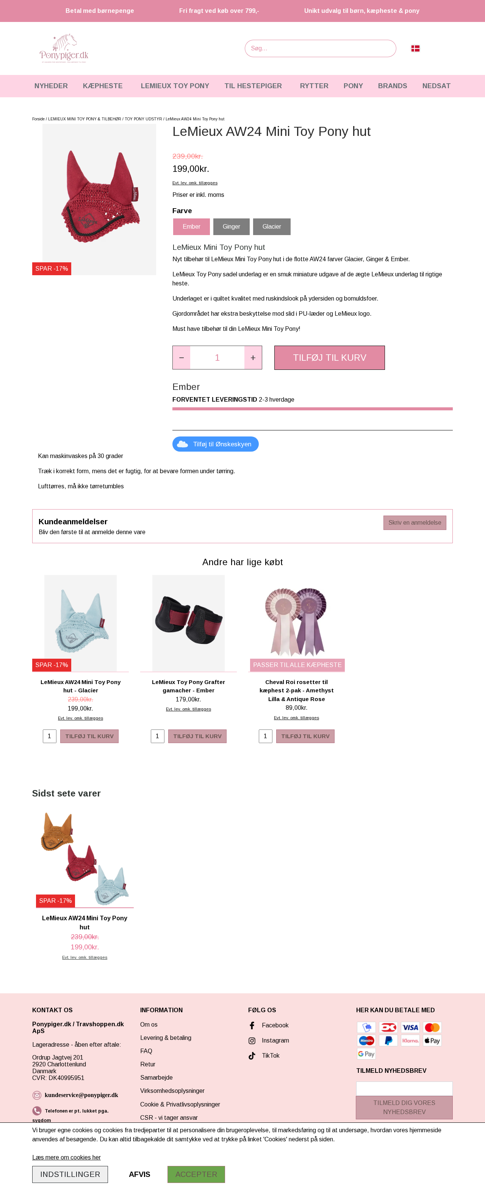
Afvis (139, 1174)
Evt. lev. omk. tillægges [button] (194, 183)
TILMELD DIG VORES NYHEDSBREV (404, 1107)
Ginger (231, 226)
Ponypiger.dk (51, 1024)
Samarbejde (156, 1077)
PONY (353, 86)
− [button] (181, 357)
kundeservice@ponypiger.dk (81, 1095)
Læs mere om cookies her (66, 1157)
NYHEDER (51, 86)
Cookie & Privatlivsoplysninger (180, 1104)
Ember (191, 226)
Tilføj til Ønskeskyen (222, 444)
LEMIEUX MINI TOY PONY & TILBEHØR (84, 119)
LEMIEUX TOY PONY (175, 86)
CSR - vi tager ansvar (169, 1117)
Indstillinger (70, 1174)
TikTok (271, 1055)
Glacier (272, 226)
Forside (38, 119)
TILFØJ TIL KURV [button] (329, 357)
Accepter (196, 1174)
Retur (147, 1064)
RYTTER (314, 86)
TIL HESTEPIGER (253, 86)
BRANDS (392, 86)
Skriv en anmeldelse (414, 522)
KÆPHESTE (103, 86)
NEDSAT (436, 86)
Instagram (275, 1040)
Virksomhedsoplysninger (172, 1091)
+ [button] (253, 357)
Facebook (275, 1025)
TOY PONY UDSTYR (143, 119)
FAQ (146, 1051)
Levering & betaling (165, 1038)
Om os (149, 1024)
